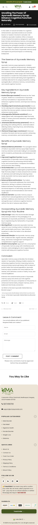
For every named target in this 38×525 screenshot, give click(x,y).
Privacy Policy (7, 460)
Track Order (27, 2)
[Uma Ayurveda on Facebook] (3, 481)
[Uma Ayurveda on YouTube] (17, 481)
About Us (6, 449)
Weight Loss (7, 435)
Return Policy (7, 470)
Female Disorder (8, 431)
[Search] (6, 7)
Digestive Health (8, 428)
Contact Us (7, 453)
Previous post (7, 309)
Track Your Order (8, 456)
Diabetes (6, 438)
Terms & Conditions (9, 466)
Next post (32, 309)
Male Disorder (7, 421)
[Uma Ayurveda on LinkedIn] (8, 481)
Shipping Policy (8, 463)
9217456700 (8, 404)
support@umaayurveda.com (12, 409)
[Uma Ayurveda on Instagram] (12, 481)
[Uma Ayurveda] (7, 391)
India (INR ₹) (19, 519)
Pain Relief (6, 424)
